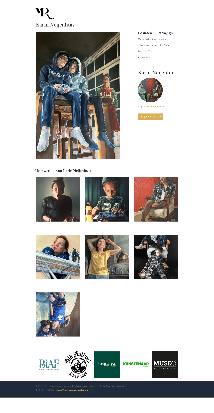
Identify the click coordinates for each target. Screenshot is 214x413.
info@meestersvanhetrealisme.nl (73, 390)
